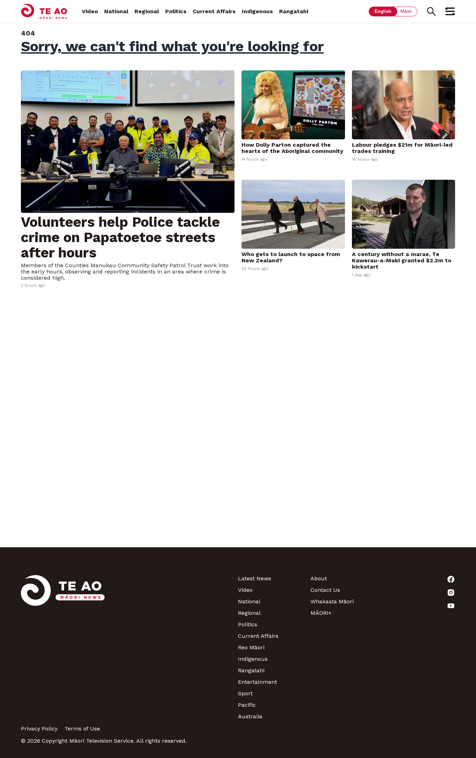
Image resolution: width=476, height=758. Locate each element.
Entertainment (257, 682)
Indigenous (257, 11)
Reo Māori (251, 647)
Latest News (254, 578)
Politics (175, 11)
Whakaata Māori (332, 601)
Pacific (247, 705)
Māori (406, 11)
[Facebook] (419, 579)
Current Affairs (214, 11)
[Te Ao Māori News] (63, 647)
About (318, 578)
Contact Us (325, 590)
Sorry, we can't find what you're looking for (172, 46)
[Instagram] (419, 592)
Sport (245, 693)
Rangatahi (293, 11)
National (116, 11)
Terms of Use (82, 728)
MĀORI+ (320, 613)
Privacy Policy (39, 728)
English (383, 11)
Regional (147, 11)
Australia (250, 716)
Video (90, 11)
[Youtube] (419, 606)
